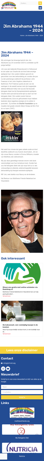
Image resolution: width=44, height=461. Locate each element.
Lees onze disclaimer (22, 350)
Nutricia (22, 456)
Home (22, 35)
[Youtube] (8, 369)
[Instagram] (3, 369)
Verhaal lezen (7, 296)
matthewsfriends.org (22, 421)
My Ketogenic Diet (22, 438)
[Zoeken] (40, 3)
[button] (40, 7)
